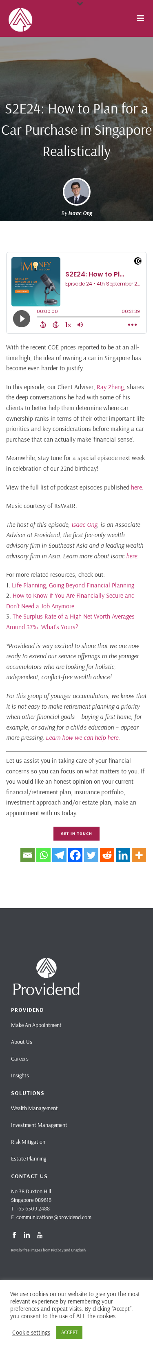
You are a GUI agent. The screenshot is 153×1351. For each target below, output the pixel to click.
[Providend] (4, 18)
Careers (20, 1058)
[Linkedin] (123, 855)
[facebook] (14, 1235)
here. (137, 487)
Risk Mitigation (28, 1141)
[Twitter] (91, 855)
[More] (139, 855)
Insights (20, 1075)
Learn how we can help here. (83, 737)
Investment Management (39, 1125)
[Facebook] (75, 855)
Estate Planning (28, 1158)
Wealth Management (34, 1108)
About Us (21, 1041)
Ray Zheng (110, 387)
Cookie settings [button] (31, 1332)
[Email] (27, 855)
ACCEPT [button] (69, 1332)
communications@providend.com (53, 1217)
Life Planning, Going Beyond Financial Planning (73, 585)
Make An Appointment (36, 1025)
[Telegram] (59, 855)
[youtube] (39, 1235)
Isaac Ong (80, 213)
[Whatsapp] (43, 855)
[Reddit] (107, 855)
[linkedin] (27, 1235)
